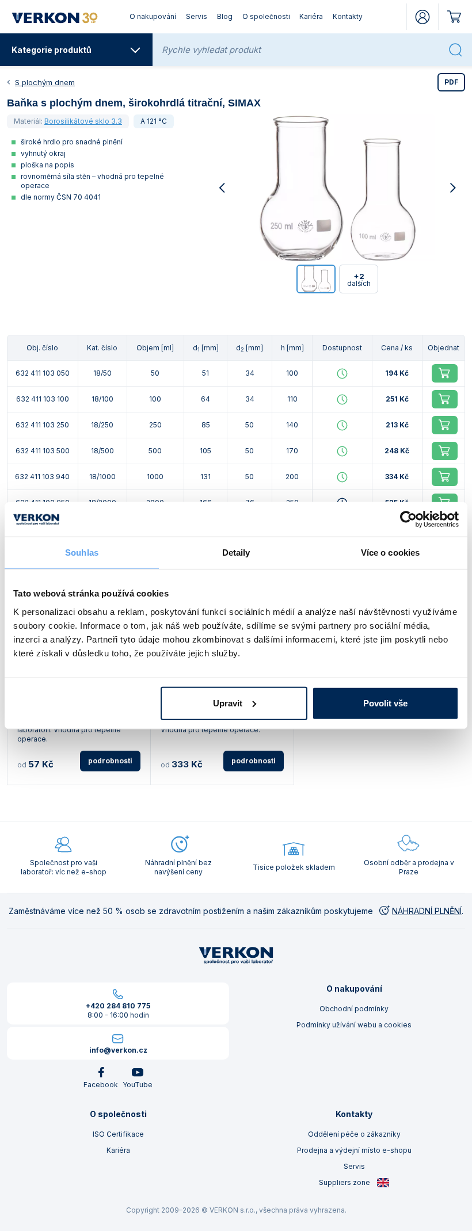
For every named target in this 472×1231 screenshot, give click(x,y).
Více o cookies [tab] (390, 552)
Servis (196, 16)
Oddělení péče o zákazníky (354, 1134)
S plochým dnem (45, 82)
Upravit (227, 703)
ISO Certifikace (118, 1134)
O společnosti (266, 16)
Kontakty (348, 16)
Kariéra (311, 16)
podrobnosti (110, 760)
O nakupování (153, 16)
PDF (451, 82)
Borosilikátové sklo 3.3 (83, 121)
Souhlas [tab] (81, 552)
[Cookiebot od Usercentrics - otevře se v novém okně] (408, 519)
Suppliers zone (345, 1182)
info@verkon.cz (118, 1050)
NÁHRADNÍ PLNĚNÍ (427, 911)
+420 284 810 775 (118, 1005)
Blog (225, 16)
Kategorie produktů (52, 50)
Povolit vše (385, 703)
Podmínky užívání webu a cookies (354, 1024)
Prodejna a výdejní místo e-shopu (354, 1150)
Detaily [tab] (236, 552)
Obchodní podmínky (354, 1008)
